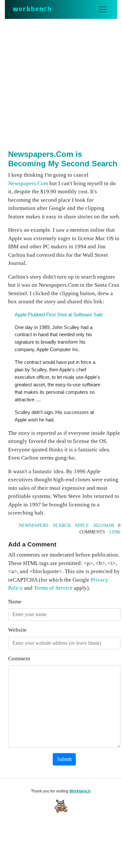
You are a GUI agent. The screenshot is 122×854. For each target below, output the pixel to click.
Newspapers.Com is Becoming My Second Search (62, 159)
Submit (64, 759)
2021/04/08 (103, 525)
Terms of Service (53, 588)
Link (114, 532)
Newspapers (33, 525)
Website (17, 630)
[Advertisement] (61, 83)
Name (14, 602)
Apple (82, 525)
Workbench (79, 791)
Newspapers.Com (28, 183)
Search (62, 525)
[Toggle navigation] (103, 9)
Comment (19, 658)
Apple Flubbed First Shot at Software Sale (59, 314)
